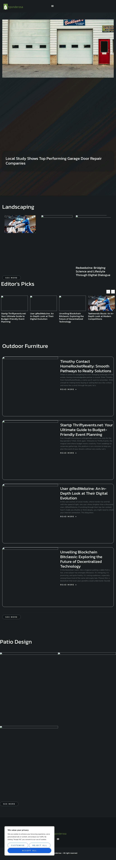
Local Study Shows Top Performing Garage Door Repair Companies (54, 160)
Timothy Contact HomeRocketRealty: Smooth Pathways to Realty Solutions (85, 366)
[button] (52, 6)
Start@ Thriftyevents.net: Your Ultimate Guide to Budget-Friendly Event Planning (86, 429)
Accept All (29, 850)
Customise (18, 845)
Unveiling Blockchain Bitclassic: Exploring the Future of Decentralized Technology (42, 317)
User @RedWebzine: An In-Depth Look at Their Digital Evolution (13, 316)
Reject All (40, 845)
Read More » (68, 389)
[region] (29, 840)
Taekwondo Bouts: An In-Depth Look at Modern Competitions (72, 316)
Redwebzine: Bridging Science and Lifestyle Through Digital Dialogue (93, 271)
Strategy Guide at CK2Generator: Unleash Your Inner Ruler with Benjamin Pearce (100, 317)
